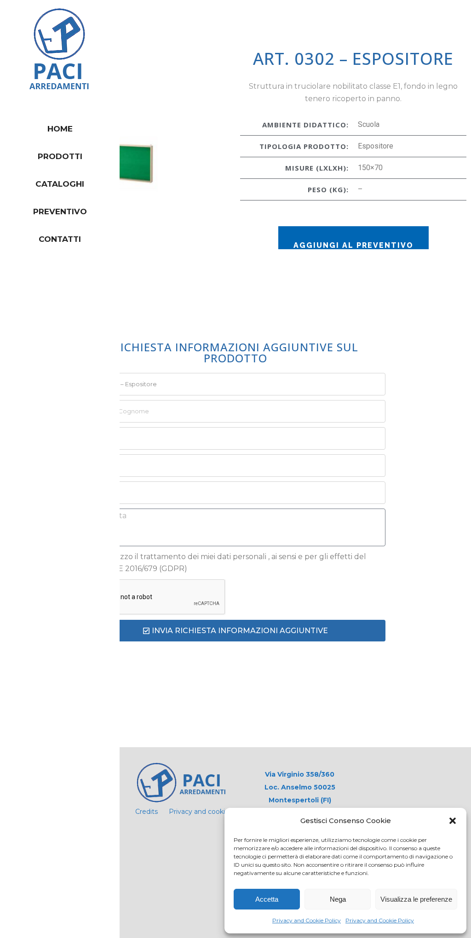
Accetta (266, 899)
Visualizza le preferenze (416, 899)
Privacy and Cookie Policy (306, 920)
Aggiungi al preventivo (353, 245)
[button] (452, 820)
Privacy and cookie (199, 811)
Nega (338, 899)
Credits (146, 811)
